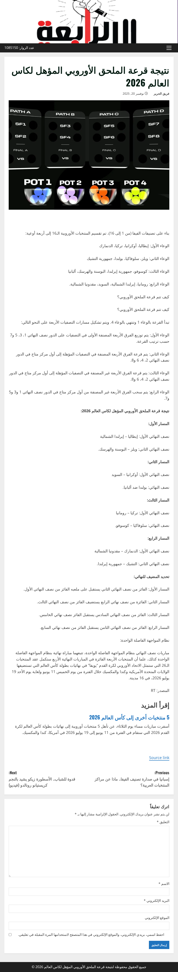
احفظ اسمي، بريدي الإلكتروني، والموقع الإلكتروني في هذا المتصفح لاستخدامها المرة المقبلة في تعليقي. (91, 934)
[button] (169, 47)
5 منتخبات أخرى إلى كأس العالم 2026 (129, 717)
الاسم (163, 883)
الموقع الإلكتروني (157, 917)
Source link (159, 757)
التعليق (163, 821)
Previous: (132, 779)
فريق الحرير (161, 93)
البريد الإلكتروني (156, 900)
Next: (42, 779)
